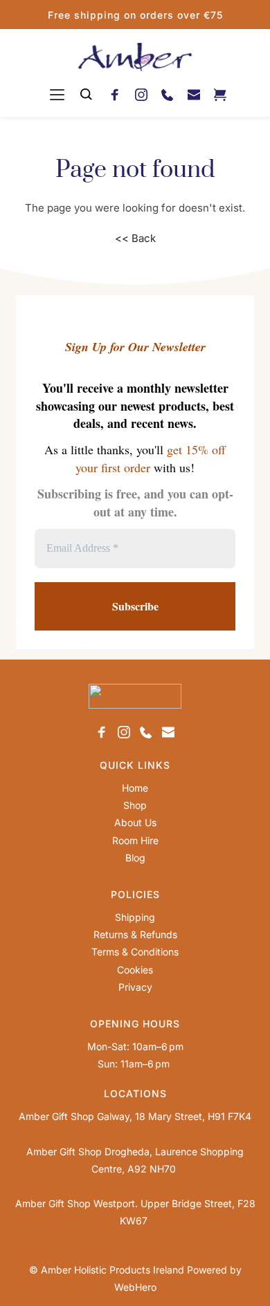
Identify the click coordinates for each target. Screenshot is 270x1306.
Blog (135, 858)
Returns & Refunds (135, 934)
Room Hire (135, 840)
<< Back (135, 238)
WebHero (135, 1287)
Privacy (135, 987)
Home (135, 788)
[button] (57, 94)
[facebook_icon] (115, 94)
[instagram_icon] (141, 94)
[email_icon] (194, 94)
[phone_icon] (167, 94)
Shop (135, 805)
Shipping (135, 917)
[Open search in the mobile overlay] (86, 94)
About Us (135, 822)
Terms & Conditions (135, 952)
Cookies (135, 970)
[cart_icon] (220, 94)
